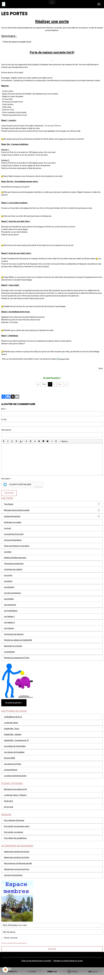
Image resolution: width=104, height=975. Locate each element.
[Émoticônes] (56, 441)
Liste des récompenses (13, 875)
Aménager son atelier (12, 522)
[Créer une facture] (92, 971)
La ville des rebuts (11, 723)
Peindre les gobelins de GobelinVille (18, 640)
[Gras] (3, 441)
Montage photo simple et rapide (16, 510)
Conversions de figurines (14, 634)
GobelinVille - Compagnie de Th (16, 740)
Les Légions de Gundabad (14, 752)
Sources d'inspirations (13, 540)
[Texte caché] (39, 441)
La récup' (7, 528)
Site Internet (6, 430)
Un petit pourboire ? (14, 703)
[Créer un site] (12, 971)
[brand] (4, 4)
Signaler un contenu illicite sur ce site (68, 961)
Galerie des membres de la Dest (16, 852)
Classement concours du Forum (16, 869)
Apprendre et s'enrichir (13, 646)
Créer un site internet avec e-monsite (36, 961)
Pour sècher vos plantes (13, 832)
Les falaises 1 (9, 616)
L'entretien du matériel (13, 569)
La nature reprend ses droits (15, 776)
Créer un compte (6, 943)
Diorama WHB (9, 758)
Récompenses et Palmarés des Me (18, 863)
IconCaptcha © (38, 487)
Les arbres (8, 581)
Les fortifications (10, 611)
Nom (3, 409)
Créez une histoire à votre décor (16, 546)
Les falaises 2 (9, 622)
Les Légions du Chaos (12, 764)
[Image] (43, 441)
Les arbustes (9, 587)
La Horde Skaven (10, 770)
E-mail (3, 419)
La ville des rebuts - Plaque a (15, 795)
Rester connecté (11, 938)
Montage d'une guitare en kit (15, 789)
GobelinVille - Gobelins (12, 734)
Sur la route (8, 807)
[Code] (52, 441)
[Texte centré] (30, 441)
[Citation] (26, 441)
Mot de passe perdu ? (20, 943)
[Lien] (35, 441)
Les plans (7, 552)
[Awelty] (72, 971)
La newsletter (9, 652)
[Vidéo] (47, 441)
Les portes (8, 575)
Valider (52, 949)
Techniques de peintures (14, 564)
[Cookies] (5, 970)
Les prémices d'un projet (13, 534)
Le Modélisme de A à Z (13, 717)
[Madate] (32, 971)
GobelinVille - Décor (11, 729)
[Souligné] (12, 441)
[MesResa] (52, 971)
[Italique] (8, 441)
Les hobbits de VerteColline (15, 746)
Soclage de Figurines (12, 516)
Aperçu (64, 441)
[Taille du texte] (16, 441)
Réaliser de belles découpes (15, 558)
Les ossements (10, 605)
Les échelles (9, 599)
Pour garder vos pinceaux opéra (16, 826)
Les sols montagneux (12, 593)
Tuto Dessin (8, 504)
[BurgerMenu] (99, 4)
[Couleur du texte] (21, 441)
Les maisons (9, 628)
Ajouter (9, 493)
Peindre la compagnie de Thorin (16, 658)
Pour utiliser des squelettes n (15, 838)
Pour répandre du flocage (14, 820)
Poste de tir (8, 801)
